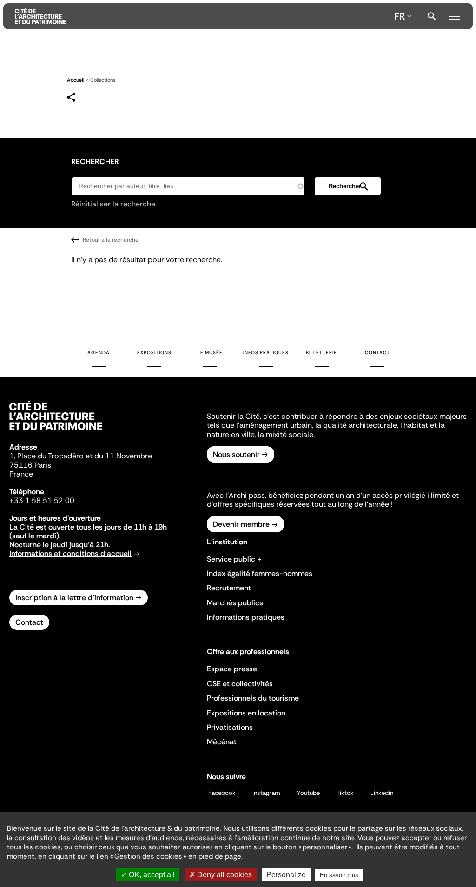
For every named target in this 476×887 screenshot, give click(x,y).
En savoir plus (339, 875)
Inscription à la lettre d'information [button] (74, 597)
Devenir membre (241, 524)
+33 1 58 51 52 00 (41, 500)
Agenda (98, 353)
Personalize (286, 875)
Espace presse (232, 669)
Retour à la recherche (111, 240)
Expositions (154, 353)
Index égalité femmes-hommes (259, 573)
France (21, 474)
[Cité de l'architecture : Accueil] (55, 431)
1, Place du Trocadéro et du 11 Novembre (80, 456)
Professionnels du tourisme (253, 698)
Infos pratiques (266, 353)
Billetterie (321, 353)
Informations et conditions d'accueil (70, 553)
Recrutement (229, 588)
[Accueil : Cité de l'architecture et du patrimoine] (202, 16)
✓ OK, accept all (148, 875)
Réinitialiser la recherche (113, 204)
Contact (377, 353)
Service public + (234, 559)
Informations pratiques (245, 617)
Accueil (75, 80)
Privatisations (230, 727)
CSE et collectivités (240, 683)
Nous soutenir (236, 454)
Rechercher (432, 16)
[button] (347, 186)
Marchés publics (235, 603)
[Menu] (454, 15)
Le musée (210, 353)
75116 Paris (30, 465)
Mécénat (222, 742)
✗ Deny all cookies (220, 875)
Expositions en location (246, 713)
